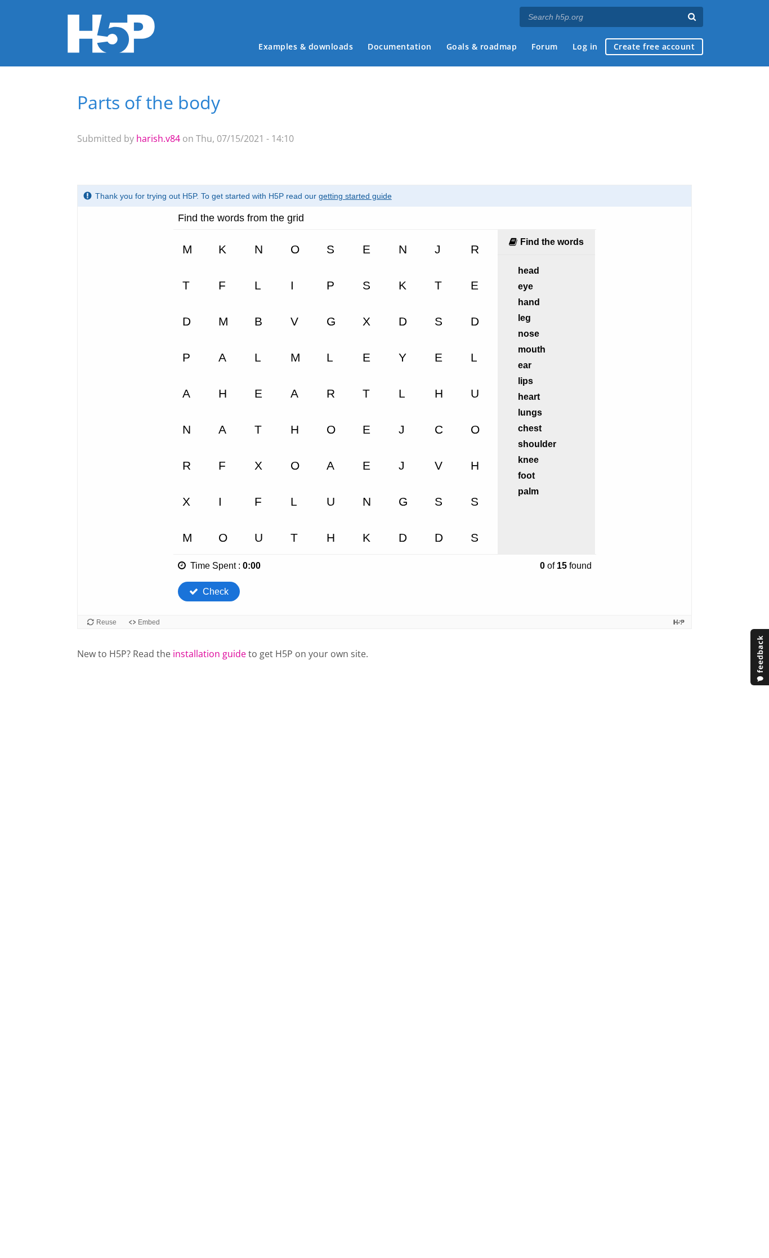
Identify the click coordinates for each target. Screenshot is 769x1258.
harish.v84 (158, 138)
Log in (585, 46)
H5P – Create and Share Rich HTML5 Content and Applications (111, 33)
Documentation (400, 46)
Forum (544, 46)
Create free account (654, 46)
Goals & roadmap (481, 46)
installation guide (209, 654)
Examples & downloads (305, 46)
